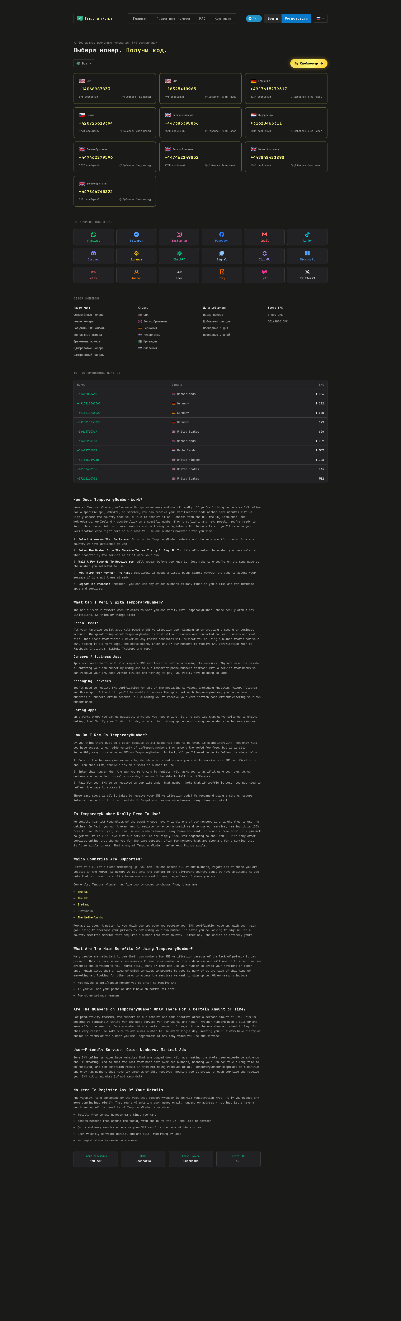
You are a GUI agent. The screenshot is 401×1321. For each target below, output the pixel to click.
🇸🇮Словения (147, 348)
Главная (140, 18)
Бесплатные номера (88, 335)
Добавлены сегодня (217, 321)
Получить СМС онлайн (89, 328)
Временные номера (87, 341)
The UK (83, 898)
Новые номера (84, 321)
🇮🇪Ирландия (147, 341)
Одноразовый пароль (89, 355)
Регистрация (296, 18)
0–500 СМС (275, 315)
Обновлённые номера (89, 315)
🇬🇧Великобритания (152, 321)
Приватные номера (173, 18)
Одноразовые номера (89, 348)
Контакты (223, 18)
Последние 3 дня (215, 328)
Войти (273, 18)
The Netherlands (90, 917)
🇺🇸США (143, 315)
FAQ (202, 18)
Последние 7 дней (216, 335)
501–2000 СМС (278, 321)
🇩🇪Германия (147, 328)
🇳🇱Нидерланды (149, 335)
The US (83, 892)
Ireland (83, 904)
